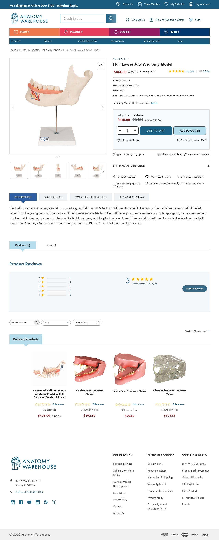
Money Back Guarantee (195, 470)
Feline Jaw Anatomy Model (129, 390)
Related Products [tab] (26, 339)
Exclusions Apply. (67, 5)
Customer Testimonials (160, 490)
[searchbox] (21, 322)
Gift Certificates (191, 484)
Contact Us (119, 492)
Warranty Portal (156, 484)
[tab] (23, 197)
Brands (186, 504)
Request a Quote (122, 463)
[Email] (128, 154)
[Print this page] (132, 155)
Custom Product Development (122, 484)
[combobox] (56, 323)
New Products (190, 490)
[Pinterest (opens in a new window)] (144, 155)
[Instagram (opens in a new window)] (12, 502)
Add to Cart (51, 424)
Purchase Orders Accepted (162, 183)
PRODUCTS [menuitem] (15, 41)
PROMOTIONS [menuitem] (117, 41)
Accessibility (120, 499)
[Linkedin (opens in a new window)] (140, 155)
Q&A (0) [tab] (51, 245)
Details (154, 103)
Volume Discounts (192, 477)
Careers (117, 506)
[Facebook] (124, 155)
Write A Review (194, 288)
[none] (58, 106)
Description (23, 197)
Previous (12, 170)
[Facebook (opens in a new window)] (21, 502)
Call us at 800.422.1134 (29, 492)
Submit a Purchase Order (123, 473)
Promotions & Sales (193, 497)
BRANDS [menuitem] (47, 41)
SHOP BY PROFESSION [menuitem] (87, 41)
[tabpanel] (109, 218)
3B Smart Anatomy (131, 197)
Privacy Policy (155, 497)
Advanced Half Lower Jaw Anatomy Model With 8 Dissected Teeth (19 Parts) (49, 394)
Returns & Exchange (199, 154)
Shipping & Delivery (172, 154)
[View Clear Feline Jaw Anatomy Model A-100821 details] (169, 368)
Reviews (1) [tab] (22, 245)
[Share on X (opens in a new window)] (136, 155)
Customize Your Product (192, 183)
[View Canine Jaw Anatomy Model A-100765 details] (89, 368)
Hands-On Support (126, 176)
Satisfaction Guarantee (192, 176)
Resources (53, 197)
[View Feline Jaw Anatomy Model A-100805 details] (129, 368)
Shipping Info (155, 463)
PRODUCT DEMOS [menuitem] (152, 41)
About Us (118, 513)
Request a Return (156, 470)
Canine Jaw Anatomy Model (89, 392)
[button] (128, 140)
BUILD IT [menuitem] (174, 31)
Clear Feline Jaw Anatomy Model (169, 392)
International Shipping (160, 477)
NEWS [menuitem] (180, 41)
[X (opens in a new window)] (53, 502)
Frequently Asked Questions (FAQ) (157, 506)
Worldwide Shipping (160, 176)
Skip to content (11, 4)
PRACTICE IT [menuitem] (76, 31)
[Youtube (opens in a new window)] (29, 502)
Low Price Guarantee (194, 463)
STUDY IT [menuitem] (25, 31)
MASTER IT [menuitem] (125, 31)
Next (102, 170)
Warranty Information (91, 197)
